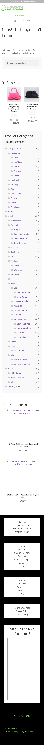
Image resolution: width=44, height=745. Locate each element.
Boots (13, 189)
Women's (18, 270)
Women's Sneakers (19, 382)
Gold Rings (21, 333)
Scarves (17, 171)
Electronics (12, 212)
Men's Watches (20, 360)
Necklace (15, 261)
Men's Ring (18, 306)
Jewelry (11, 216)
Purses (14, 198)
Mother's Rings (20, 310)
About (22, 580)
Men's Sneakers (17, 378)
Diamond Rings (23, 324)
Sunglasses (16, 207)
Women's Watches (22, 364)
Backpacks (15, 180)
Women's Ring (20, 319)
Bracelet (14, 225)
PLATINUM (18, 315)
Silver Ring (21, 337)
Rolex (13, 342)
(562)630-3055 (15, 1)
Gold (13, 256)
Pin (12, 279)
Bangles (17, 230)
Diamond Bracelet (21, 234)
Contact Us (22, 587)
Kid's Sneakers (17, 373)
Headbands (16, 194)
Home (19, 21)
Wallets (17, 176)
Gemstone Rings (24, 328)
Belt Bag (14, 185)
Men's (16, 265)
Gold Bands (22, 297)
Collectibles (19, 351)
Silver (13, 346)
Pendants (15, 274)
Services (22, 590)
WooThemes (30, 732)
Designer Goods (15, 149)
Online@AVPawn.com (29, 1)
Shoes (13, 203)
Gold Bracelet (20, 243)
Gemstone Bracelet (22, 238)
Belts (16, 158)
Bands (16, 288)
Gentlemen (15, 252)
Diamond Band (23, 292)
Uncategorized (14, 387)
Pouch (16, 167)
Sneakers (12, 369)
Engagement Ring (21, 301)
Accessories (16, 153)
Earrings (14, 247)
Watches (14, 355)
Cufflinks (18, 162)
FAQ (22, 594)
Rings (13, 283)
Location (22, 584)
